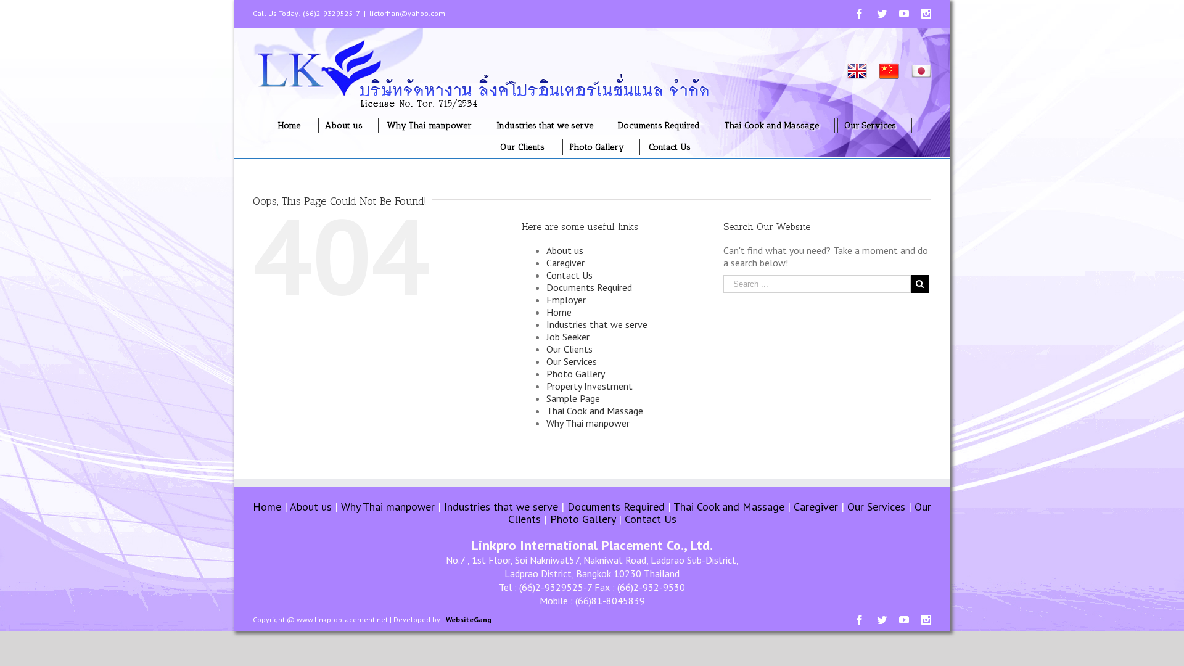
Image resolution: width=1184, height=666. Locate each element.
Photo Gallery (575, 374)
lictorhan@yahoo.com (407, 13)
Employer (566, 300)
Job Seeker (568, 337)
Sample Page (573, 398)
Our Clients (569, 349)
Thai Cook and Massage (594, 411)
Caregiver (565, 263)
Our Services (571, 361)
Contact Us (569, 275)
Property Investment (589, 386)
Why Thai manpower (588, 423)
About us (564, 250)
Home (559, 312)
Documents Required (589, 287)
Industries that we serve (597, 324)
